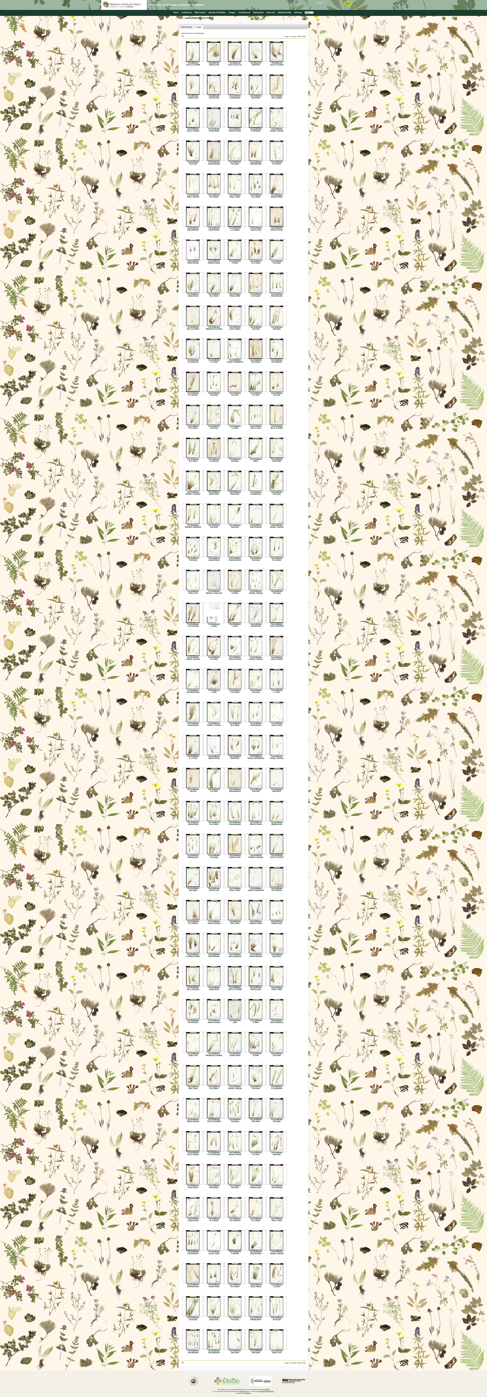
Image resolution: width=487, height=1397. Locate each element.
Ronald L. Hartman (277, 131)
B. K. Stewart (193, 923)
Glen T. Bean (234, 923)
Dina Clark (256, 329)
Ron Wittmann (193, 362)
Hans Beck (277, 329)
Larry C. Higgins (193, 1154)
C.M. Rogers (255, 296)
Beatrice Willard (277, 197)
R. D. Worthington (213, 1154)
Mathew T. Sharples (193, 494)
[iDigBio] (227, 1381)
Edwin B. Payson (277, 230)
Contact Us (320, 3)
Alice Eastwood (235, 791)
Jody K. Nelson (234, 329)
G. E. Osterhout (234, 1220)
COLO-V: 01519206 (235, 989)
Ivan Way (193, 791)
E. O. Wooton (193, 395)
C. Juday (277, 692)
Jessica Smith (214, 989)
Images (232, 12)
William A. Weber (256, 923)
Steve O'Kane (193, 1187)
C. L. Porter (193, 758)
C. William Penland (193, 956)
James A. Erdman (235, 659)
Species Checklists (217, 12)
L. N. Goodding (193, 626)
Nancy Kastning (256, 527)
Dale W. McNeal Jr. (276, 1022)
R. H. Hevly (214, 362)
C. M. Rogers (235, 692)
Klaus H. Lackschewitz (256, 758)
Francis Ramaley (214, 164)
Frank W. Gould (234, 857)
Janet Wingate (214, 230)
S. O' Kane (255, 395)
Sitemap (298, 12)
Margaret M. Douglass (214, 329)
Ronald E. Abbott (235, 560)
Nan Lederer (214, 1187)
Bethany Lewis (276, 923)
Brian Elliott (277, 791)
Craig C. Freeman (193, 131)
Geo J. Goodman (193, 989)
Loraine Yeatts (235, 1055)
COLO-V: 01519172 (277, 857)
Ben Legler (193, 890)
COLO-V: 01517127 (235, 65)
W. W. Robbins (277, 890)
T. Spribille (235, 1253)
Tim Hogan (193, 164)
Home (176, 12)
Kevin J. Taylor (235, 197)
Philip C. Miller (235, 296)
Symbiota (247, 1393)
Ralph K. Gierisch (193, 1121)
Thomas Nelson (256, 1253)
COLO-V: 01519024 (214, 1121)
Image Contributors (192, 18)
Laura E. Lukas (256, 230)
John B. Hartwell (277, 659)
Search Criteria (186, 27)
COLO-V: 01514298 (193, 65)
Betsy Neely (276, 461)
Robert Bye (256, 65)
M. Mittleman (256, 131)
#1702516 (266, 1389)
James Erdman (193, 296)
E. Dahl (214, 692)
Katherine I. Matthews (193, 527)
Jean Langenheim (234, 956)
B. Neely (214, 626)
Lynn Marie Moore (193, 692)
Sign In (348, 3)
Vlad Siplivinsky (256, 164)
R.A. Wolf (234, 395)
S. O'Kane (234, 428)
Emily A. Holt (193, 593)
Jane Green (235, 1352)
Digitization (258, 12)
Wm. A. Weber (277, 98)
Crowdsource (244, 12)
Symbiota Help (284, 12)
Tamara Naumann (255, 956)
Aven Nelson (255, 362)
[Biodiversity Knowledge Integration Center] (294, 1381)
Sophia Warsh (214, 131)
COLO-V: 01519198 (277, 626)
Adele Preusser (193, 263)
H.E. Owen (214, 659)
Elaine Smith (214, 1319)
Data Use (271, 12)
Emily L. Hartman (193, 197)
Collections (187, 12)
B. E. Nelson (276, 164)
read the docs (243, 1391)
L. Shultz (235, 626)
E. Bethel (235, 593)
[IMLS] (260, 1381)
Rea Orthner (255, 98)
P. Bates (235, 263)
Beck (235, 1022)
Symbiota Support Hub (266, 1391)
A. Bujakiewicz (235, 98)
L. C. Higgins (235, 230)
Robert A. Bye (214, 65)
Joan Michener (193, 1352)
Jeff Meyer (235, 461)
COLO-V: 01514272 (277, 65)
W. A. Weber (214, 197)
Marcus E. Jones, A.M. (214, 593)
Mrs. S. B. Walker (193, 329)
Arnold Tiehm (214, 494)
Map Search (200, 12)
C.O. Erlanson (214, 461)
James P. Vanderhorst (235, 362)
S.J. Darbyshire (276, 1088)
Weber (255, 461)
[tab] (186, 27)
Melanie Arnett (276, 824)
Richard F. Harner (235, 131)
